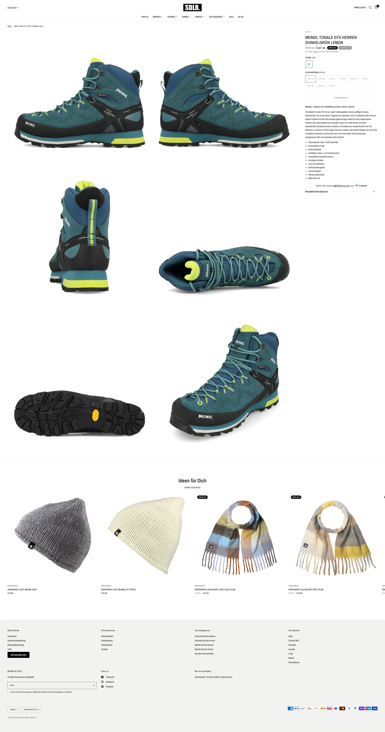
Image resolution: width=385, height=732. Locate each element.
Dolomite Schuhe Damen (205, 636)
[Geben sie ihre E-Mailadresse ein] (94, 685)
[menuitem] (145, 17)
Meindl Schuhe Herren (204, 649)
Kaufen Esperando (193, 487)
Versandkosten (107, 636)
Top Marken (294, 630)
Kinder (198, 16)
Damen (185, 16)
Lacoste (291, 649)
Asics (290, 636)
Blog (240, 16)
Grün (309, 64)
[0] (375, 8)
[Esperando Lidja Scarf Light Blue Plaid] (239, 537)
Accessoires (215, 16)
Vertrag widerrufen (18, 654)
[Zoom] (145, 37)
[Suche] (370, 8)
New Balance (293, 662)
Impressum (12, 636)
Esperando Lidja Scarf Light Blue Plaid (215, 589)
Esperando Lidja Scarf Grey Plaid (305, 589)
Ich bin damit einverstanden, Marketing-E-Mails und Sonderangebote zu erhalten (41, 692)
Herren (171, 16)
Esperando (13, 586)
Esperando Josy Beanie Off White (118, 589)
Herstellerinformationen (316, 191)
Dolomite (292, 644)
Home (9, 26)
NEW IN (145, 16)
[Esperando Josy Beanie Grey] (52, 537)
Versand (315, 51)
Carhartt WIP (293, 640)
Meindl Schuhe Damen (204, 644)
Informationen (108, 630)
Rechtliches (13, 630)
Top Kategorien (202, 630)
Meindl (291, 658)
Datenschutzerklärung (17, 640)
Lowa (290, 653)
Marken (157, 16)
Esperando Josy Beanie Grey (22, 589)
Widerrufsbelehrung (16, 644)
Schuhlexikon (106, 644)
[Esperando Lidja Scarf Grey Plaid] (333, 537)
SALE (231, 16)
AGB (9, 649)
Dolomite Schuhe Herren (205, 640)
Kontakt (104, 649)
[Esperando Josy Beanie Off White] (145, 537)
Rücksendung (107, 640)
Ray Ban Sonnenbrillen (204, 653)
